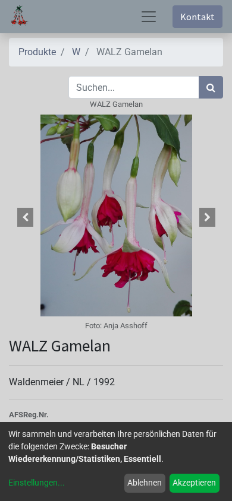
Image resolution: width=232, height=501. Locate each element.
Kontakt (197, 17)
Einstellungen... (36, 482)
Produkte (37, 52)
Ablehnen (144, 482)
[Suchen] (211, 87)
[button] (25, 217)
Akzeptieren (194, 482)
